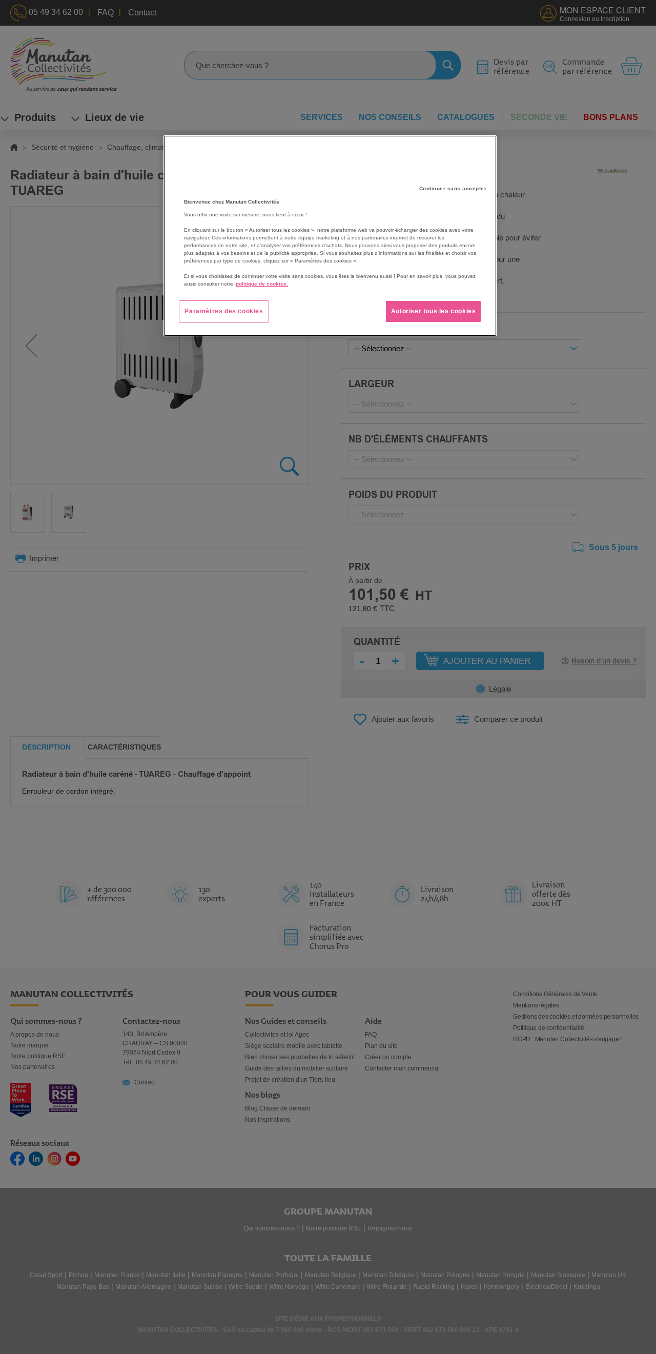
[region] (330, 235)
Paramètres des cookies (223, 311)
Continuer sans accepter (453, 188)
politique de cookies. (262, 284)
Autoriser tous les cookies (433, 311)
